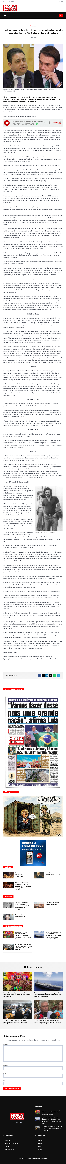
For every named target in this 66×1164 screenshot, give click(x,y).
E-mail (5, 1073)
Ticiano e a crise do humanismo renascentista (21, 874)
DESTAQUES (39, 1106)
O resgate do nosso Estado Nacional (52, 903)
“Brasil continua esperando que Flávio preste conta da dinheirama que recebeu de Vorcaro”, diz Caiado (47, 1022)
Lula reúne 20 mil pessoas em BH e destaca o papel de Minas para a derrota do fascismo (23, 935)
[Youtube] (62, 1)
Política (33, 26)
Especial (8, 896)
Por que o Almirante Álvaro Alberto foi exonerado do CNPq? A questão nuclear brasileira (22, 906)
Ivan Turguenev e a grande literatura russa (53, 874)
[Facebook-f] (57, 1)
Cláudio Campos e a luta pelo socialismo (23, 915)
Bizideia (45, 1158)
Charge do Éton (11, 792)
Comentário (7, 1044)
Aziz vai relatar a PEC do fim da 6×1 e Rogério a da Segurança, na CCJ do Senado (23, 947)
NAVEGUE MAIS (40, 1136)
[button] (5, 15)
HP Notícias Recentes (13, 926)
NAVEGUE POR (8, 1136)
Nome (5, 1065)
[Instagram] (59, 1)
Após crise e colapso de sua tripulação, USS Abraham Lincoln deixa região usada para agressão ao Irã (54, 935)
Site (4, 1081)
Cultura (8, 867)
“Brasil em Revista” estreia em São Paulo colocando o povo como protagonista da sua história (23, 886)
